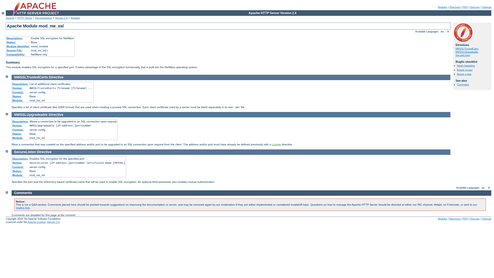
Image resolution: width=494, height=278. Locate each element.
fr (448, 31)
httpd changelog (466, 65)
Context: (18, 92)
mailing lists (23, 207)
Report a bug (464, 74)
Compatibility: (16, 54)
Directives (455, 7)
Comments (463, 84)
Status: (11, 42)
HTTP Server (24, 18)
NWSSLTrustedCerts (467, 48)
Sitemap (486, 7)
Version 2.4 (61, 18)
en (442, 31)
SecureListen (462, 55)
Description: (15, 38)
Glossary (475, 7)
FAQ (465, 7)
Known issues (465, 70)
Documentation (43, 18)
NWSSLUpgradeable (466, 52)
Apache (10, 18)
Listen (276, 144)
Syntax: (17, 88)
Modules (442, 7)
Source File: (14, 50)
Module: (17, 100)
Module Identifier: (18, 46)
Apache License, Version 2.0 (44, 222)
